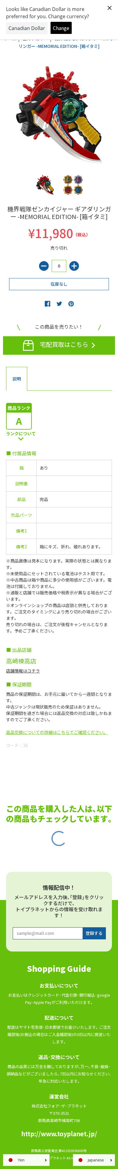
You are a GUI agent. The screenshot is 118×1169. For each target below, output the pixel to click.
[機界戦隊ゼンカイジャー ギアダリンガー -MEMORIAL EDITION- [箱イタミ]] (45, 185)
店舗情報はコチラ (23, 671)
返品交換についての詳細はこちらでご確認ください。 (57, 732)
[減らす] (44, 266)
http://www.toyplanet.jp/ (59, 1133)
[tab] (16, 379)
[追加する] (74, 266)
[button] (47, 303)
